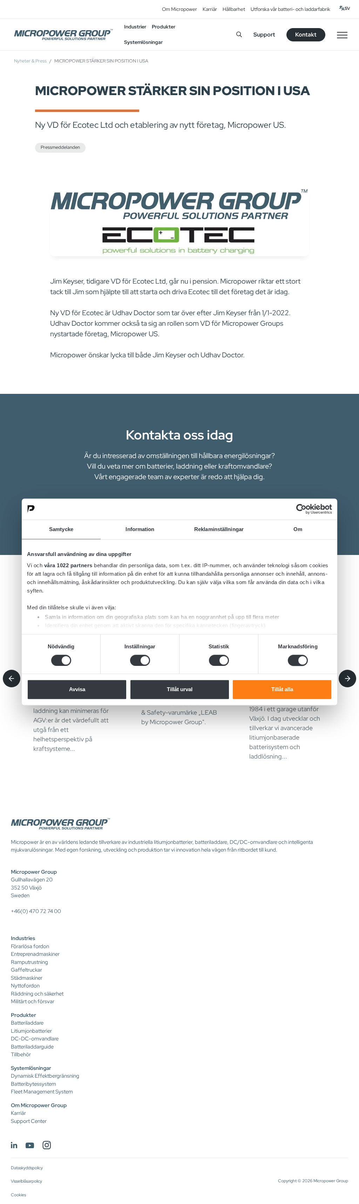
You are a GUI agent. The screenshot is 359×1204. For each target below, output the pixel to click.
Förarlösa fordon (30, 946)
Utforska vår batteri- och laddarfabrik (290, 9)
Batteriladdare (27, 1022)
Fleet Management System (42, 1091)
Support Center (29, 1121)
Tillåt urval (179, 690)
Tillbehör (21, 1054)
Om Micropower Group (39, 1105)
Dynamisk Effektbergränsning (45, 1075)
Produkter (23, 1015)
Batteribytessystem (33, 1083)
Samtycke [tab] (61, 529)
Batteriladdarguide (32, 1046)
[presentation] (11, 678)
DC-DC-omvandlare (35, 1038)
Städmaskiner (26, 977)
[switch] (140, 660)
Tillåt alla (282, 690)
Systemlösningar (31, 1068)
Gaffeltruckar (26, 969)
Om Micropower (179, 9)
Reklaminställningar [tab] (219, 529)
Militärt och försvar (32, 1001)
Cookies (18, 1195)
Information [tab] (140, 529)
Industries (23, 938)
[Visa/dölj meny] (342, 34)
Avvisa (77, 690)
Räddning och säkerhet (37, 993)
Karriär (210, 9)
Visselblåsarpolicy (26, 1181)
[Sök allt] (239, 35)
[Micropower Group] (63, 35)
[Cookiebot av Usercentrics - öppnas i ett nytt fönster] (301, 509)
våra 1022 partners (68, 565)
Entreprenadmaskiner (35, 954)
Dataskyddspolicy (27, 1168)
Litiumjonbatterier (31, 1030)
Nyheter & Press (30, 61)
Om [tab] (297, 529)
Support (264, 34)
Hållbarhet (234, 9)
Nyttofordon (25, 985)
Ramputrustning (29, 962)
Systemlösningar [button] (143, 42)
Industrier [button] (135, 27)
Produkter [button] (163, 27)
